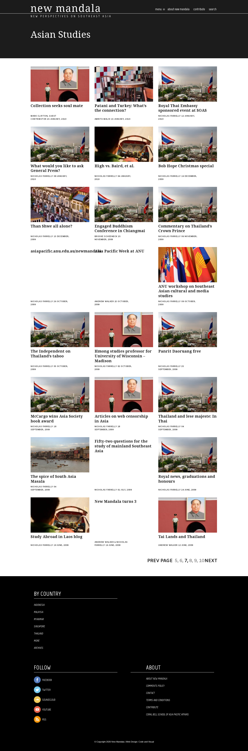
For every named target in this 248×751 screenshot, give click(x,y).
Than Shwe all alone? (51, 226)
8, (191, 561)
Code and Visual (146, 742)
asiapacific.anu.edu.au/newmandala (66, 251)
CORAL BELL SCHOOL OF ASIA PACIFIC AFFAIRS (167, 714)
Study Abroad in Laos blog (56, 537)
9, (196, 561)
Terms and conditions (158, 700)
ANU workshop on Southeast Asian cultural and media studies (186, 291)
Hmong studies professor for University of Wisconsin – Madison (123, 356)
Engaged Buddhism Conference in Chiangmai (120, 228)
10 (201, 561)
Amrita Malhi (102, 119)
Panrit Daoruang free (179, 351)
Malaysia (38, 612)
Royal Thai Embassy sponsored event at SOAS (182, 108)
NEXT (211, 561)
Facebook (47, 680)
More (37, 640)
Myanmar (39, 619)
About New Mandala (178, 9)
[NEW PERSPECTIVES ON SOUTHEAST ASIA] (65, 8)
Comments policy (155, 685)
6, (181, 561)
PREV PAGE (160, 561)
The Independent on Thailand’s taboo (51, 353)
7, (186, 561)
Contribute (152, 707)
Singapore (39, 626)
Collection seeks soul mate (57, 106)
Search (212, 9)
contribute (199, 9)
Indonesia (39, 605)
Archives (38, 648)
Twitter (46, 690)
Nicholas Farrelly (169, 116)
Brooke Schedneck (106, 236)
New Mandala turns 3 (115, 501)
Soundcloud (48, 700)
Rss (44, 719)
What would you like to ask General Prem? (57, 168)
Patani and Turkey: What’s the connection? (120, 108)
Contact (150, 693)
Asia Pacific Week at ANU (119, 251)
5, (177, 561)
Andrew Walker (104, 301)
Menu (158, 9)
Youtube (46, 709)
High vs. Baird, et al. (114, 166)
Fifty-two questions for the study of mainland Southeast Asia (123, 446)
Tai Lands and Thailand (181, 537)
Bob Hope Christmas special (186, 166)
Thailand (38, 633)
